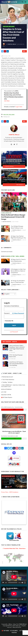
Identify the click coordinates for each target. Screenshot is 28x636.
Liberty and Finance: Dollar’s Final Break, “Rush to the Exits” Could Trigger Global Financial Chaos (17, 348)
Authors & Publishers (6, 389)
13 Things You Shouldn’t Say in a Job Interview (18, 281)
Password (6, 313)
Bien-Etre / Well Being (8, 26)
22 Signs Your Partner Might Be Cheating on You (18, 237)
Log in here (19, 106)
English (6, 294)
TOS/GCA (14, 632)
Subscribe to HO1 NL (6, 394)
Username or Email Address (11, 306)
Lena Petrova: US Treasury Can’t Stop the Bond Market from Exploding (16, 363)
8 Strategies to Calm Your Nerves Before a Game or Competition (18, 270)
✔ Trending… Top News (6, 382)
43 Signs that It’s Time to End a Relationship (18, 260)
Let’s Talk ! (3, 392)
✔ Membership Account (7, 377)
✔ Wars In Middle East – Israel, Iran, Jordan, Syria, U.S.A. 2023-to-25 (13, 385)
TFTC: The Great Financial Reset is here (15, 355)
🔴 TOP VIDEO (5, 630)
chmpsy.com (7, 116)
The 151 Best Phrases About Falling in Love (17, 227)
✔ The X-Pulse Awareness (7, 379)
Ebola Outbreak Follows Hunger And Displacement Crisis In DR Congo (13, 217)
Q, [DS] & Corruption (6, 212)
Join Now (6, 101)
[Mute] (22, 582)
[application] (14, 577)
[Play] (3, 582)
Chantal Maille (12, 44)
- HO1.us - (10, 624)
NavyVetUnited (7, 221)
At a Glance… (14, 630)
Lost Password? (14, 332)
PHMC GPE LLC (23, 624)
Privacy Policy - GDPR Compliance (9, 492)
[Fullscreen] (25, 582)
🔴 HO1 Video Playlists (6, 397)
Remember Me (9, 320)
